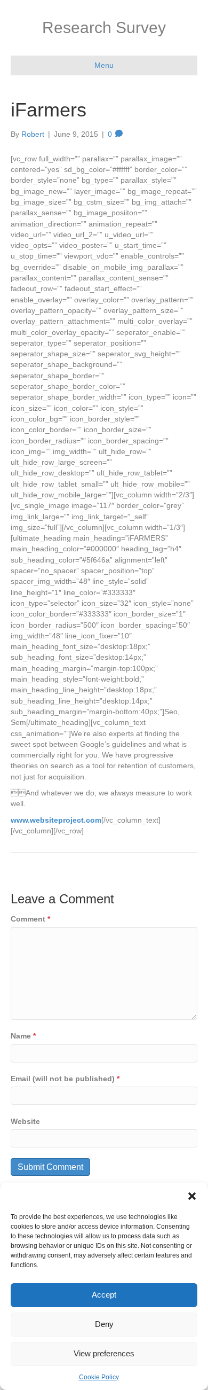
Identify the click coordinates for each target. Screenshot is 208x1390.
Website (25, 1121)
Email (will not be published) (65, 1078)
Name (23, 1036)
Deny (104, 1324)
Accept (104, 1294)
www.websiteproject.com (56, 820)
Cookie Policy (99, 1377)
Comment (30, 919)
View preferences (104, 1353)
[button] (192, 1196)
